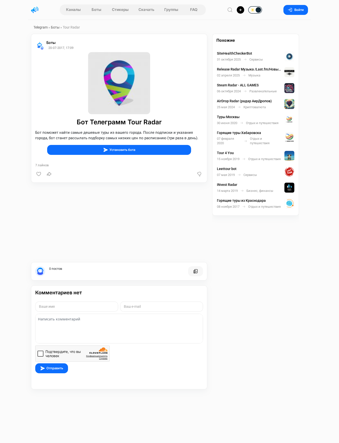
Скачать (146, 9)
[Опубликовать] (240, 10)
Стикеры (120, 9)
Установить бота (122, 150)
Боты (96, 9)
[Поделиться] (49, 174)
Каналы (73, 9)
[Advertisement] (119, 222)
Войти (299, 10)
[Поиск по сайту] (230, 10)
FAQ (194, 9)
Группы (171, 9)
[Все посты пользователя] (195, 271)
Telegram (41, 27)
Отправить (54, 368)
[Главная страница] (34, 10)
